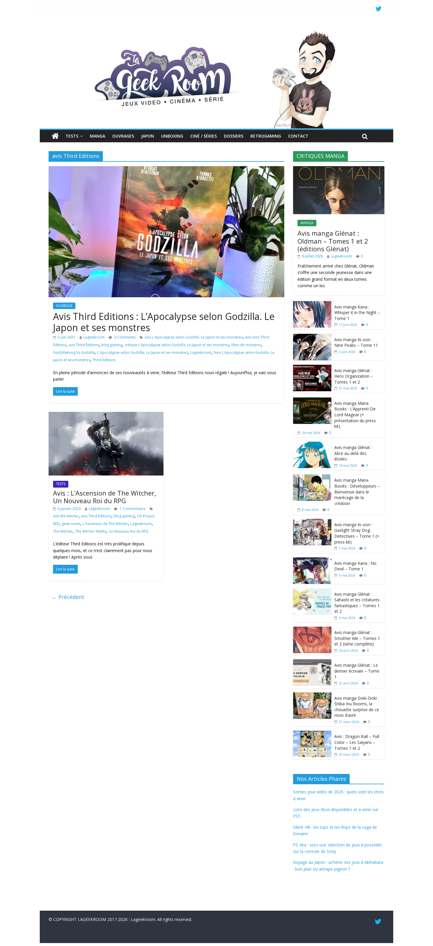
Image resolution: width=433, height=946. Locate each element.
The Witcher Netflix (90, 531)
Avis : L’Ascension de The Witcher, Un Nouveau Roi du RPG (104, 496)
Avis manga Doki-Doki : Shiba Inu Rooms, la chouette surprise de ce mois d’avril (356, 706)
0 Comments (124, 337)
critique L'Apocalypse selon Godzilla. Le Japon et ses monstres (177, 344)
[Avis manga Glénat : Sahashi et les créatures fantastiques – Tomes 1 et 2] (312, 591)
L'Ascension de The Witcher (105, 523)
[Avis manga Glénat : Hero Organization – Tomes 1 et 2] (312, 368)
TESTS (71, 136)
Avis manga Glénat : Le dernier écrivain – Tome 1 (356, 670)
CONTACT (298, 136)
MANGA (97, 136)
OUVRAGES (123, 136)
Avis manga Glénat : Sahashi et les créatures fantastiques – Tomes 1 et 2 (357, 602)
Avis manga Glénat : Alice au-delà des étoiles (353, 453)
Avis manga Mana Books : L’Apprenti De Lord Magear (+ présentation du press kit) (355, 414)
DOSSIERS (233, 136)
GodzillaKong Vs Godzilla (74, 352)
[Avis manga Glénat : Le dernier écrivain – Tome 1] (312, 662)
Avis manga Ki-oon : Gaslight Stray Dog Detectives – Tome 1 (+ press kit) (356, 533)
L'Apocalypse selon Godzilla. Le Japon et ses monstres (142, 352)
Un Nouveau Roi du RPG (128, 531)
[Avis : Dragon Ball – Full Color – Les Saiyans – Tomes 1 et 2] (312, 734)
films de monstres (246, 344)
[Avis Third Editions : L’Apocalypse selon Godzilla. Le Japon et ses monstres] (166, 169)
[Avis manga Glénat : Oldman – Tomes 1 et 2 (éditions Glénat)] (338, 169)
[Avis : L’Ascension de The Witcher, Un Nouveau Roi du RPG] (106, 415)
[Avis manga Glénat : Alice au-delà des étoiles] (312, 445)
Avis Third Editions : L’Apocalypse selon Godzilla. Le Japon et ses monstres (164, 322)
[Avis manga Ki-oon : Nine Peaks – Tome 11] (312, 337)
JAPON (147, 136)
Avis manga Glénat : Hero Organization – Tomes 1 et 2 (353, 376)
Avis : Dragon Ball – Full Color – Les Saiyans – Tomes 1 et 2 (356, 742)
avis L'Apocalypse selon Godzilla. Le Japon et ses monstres (194, 337)
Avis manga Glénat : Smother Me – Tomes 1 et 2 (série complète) (357, 638)
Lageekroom (94, 337)
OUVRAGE (64, 305)
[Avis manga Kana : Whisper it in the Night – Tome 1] (312, 304)
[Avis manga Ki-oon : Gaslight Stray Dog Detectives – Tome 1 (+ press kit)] (312, 522)
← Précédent (68, 596)
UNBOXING (172, 136)
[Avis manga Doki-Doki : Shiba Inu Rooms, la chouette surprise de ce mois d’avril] (312, 695)
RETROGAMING (265, 136)
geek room (71, 523)
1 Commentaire (132, 508)
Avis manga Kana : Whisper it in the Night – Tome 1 (357, 312)
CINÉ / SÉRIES (203, 136)
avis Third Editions (84, 344)
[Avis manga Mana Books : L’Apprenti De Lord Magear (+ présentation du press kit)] (312, 400)
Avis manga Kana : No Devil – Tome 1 (355, 566)
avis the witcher (66, 516)
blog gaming (111, 344)
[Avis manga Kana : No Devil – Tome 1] (312, 560)
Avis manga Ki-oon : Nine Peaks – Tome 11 (356, 342)
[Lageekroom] (216, 31)
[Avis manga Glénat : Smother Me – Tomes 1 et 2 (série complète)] (312, 630)
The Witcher (63, 531)
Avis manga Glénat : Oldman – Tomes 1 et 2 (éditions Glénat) (333, 241)
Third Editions (103, 359)
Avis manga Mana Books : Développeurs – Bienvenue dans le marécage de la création (357, 491)
